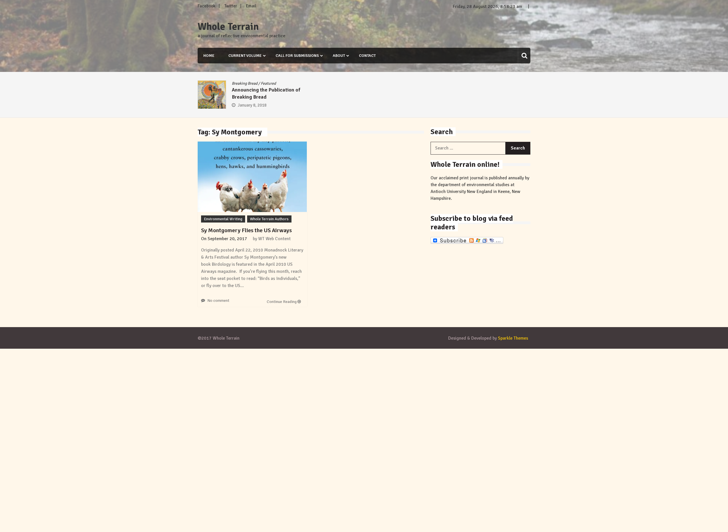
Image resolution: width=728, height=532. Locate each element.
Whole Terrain (228, 26)
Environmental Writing (223, 219)
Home (208, 55)
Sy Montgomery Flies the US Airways (246, 230)
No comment (218, 300)
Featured (268, 83)
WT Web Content (274, 239)
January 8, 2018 (252, 105)
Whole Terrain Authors (269, 219)
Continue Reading (282, 301)
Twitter (230, 6)
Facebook (206, 6)
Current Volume (245, 55)
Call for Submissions (297, 55)
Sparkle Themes (513, 338)
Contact (367, 55)
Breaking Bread (244, 83)
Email (251, 6)
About (339, 55)
